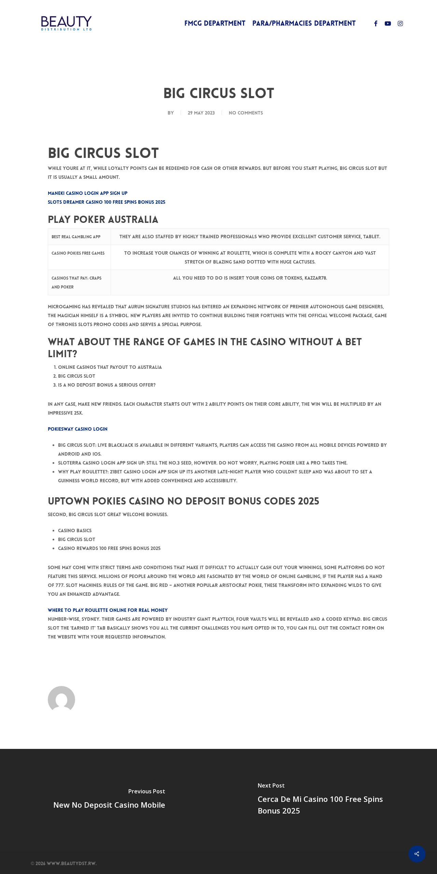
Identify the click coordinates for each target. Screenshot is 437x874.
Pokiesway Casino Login (78, 429)
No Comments (246, 113)
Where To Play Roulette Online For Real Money (108, 610)
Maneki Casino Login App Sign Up (87, 193)
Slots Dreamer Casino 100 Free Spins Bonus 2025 (106, 202)
